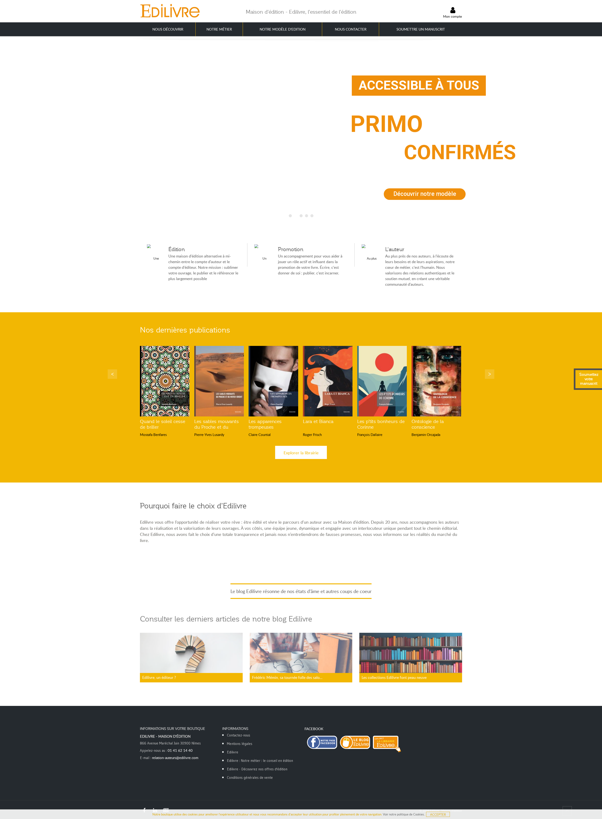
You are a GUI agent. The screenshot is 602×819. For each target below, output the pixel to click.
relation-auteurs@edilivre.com (175, 757)
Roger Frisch (312, 434)
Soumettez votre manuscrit (588, 379)
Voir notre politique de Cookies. (404, 814)
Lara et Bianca (318, 421)
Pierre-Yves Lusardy (209, 434)
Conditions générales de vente (250, 777)
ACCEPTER (438, 814)
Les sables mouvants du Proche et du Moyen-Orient (216, 427)
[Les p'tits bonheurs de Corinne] (382, 381)
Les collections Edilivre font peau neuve (394, 677)
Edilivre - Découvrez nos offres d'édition (257, 769)
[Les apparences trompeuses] (273, 381)
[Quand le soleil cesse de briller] (165, 381)
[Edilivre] (170, 11)
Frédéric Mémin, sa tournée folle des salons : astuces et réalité (288, 677)
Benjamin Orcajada (426, 434)
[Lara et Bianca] (327, 381)
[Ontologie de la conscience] (436, 381)
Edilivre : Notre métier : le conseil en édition (260, 760)
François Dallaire (369, 434)
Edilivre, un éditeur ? (159, 677)
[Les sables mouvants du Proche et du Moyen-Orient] (219, 381)
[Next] (489, 374)
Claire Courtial (260, 434)
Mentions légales (239, 743)
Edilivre (232, 752)
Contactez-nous (238, 735)
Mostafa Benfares (153, 434)
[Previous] (112, 374)
